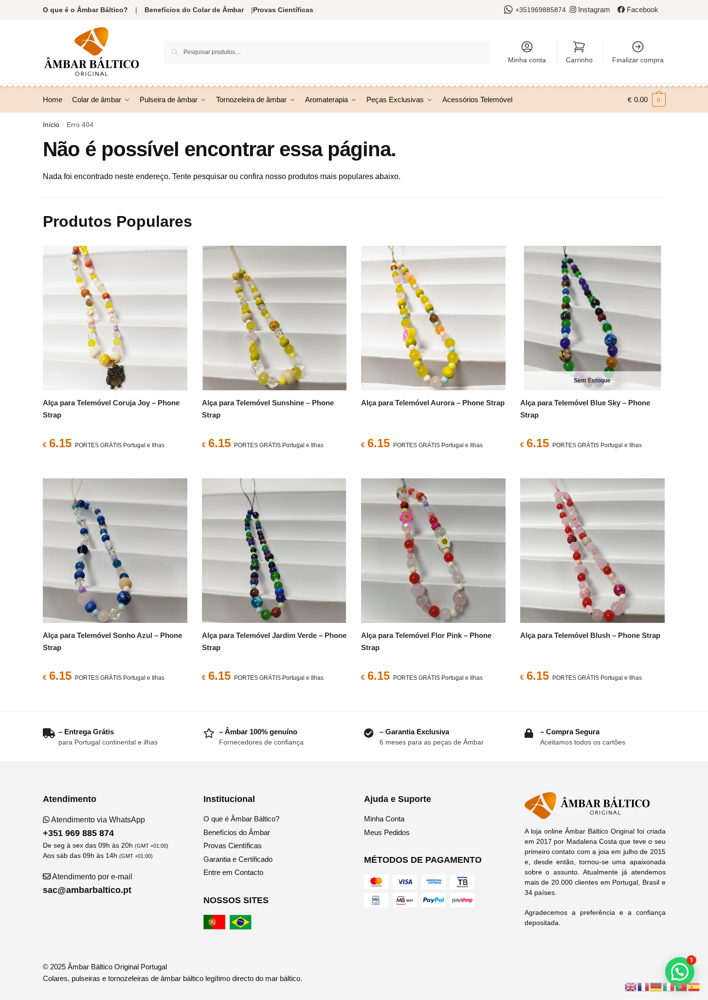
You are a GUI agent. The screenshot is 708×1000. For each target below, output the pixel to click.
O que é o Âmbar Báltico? (85, 10)
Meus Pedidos (387, 832)
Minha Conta (384, 819)
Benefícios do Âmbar (236, 832)
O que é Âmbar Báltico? (241, 819)
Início (51, 124)
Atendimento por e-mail (87, 884)
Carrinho (579, 60)
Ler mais (592, 467)
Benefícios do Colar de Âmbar (194, 10)
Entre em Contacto (233, 872)
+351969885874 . (542, 10)
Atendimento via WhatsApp (94, 827)
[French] (643, 986)
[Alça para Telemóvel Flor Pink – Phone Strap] (433, 550)
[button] (679, 971)
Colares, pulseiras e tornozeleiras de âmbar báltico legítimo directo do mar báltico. (172, 978)
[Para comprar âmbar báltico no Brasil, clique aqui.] (242, 927)
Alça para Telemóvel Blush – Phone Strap (590, 635)
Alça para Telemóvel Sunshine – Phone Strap (268, 408)
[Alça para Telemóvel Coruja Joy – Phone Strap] (115, 318)
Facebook (641, 9)
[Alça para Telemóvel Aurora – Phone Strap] (433, 318)
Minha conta (527, 60)
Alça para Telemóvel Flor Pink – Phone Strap (426, 641)
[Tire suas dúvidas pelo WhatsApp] (509, 10)
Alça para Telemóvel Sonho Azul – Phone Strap (112, 641)
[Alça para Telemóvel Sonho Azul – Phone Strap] (115, 550)
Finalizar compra (638, 60)
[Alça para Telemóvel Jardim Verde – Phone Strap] (274, 550)
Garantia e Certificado (237, 859)
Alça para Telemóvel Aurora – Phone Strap (433, 403)
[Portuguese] (681, 986)
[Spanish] (694, 986)
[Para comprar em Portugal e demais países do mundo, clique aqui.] (215, 927)
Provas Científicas (283, 10)
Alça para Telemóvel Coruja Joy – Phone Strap (111, 408)
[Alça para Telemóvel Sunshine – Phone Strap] (274, 318)
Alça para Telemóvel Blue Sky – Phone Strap (585, 408)
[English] (631, 986)
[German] (656, 986)
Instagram (593, 9)
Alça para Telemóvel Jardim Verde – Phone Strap (274, 641)
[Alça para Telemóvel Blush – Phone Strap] (592, 550)
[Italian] (669, 986)
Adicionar (115, 467)
